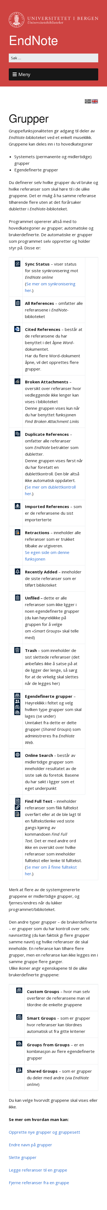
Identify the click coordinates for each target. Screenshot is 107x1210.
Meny (24, 74)
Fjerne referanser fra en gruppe (39, 1182)
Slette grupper (22, 1157)
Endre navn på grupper (30, 1144)
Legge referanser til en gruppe (38, 1170)
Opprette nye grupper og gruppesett (44, 1132)
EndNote (33, 39)
